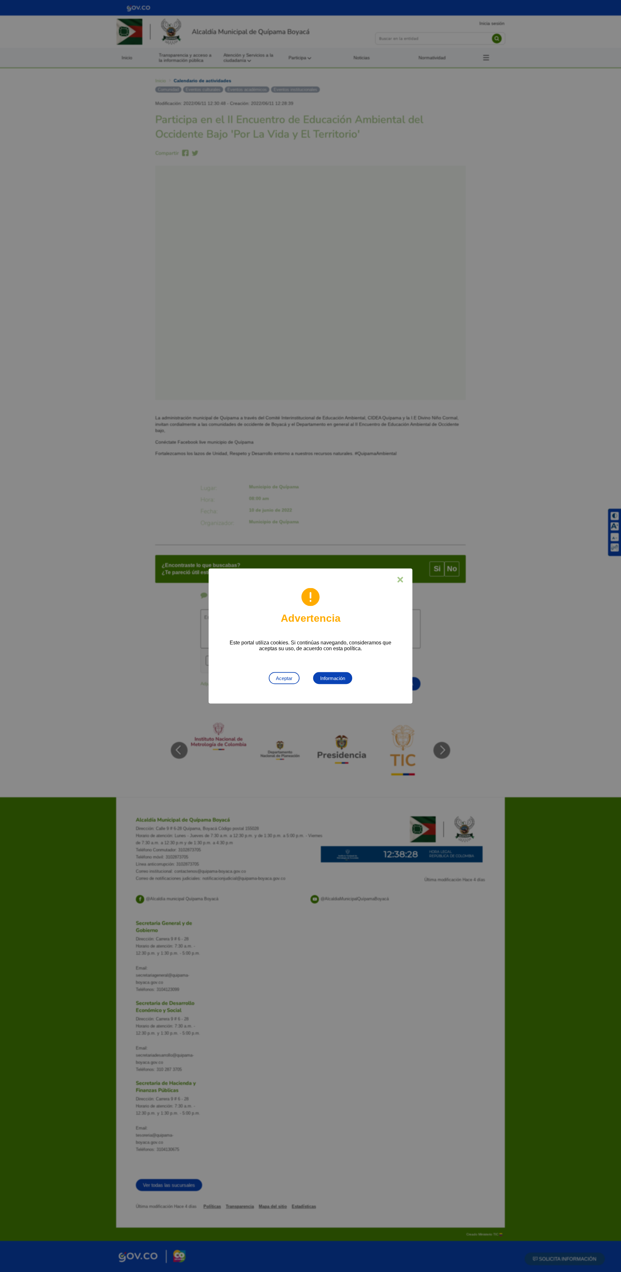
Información (332, 678)
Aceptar (284, 678)
